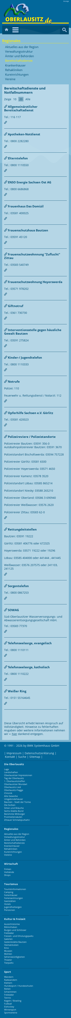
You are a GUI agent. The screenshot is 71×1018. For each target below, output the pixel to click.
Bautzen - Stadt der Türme (17, 801)
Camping (8, 892)
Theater (8, 959)
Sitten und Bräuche (14, 807)
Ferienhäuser (10, 895)
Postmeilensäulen (13, 816)
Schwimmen (10, 991)
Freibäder (9, 932)
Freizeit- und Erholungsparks (18, 935)
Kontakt (10, 757)
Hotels (7, 903)
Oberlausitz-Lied (12, 787)
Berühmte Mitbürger (14, 813)
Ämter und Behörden (19, 56)
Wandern (8, 976)
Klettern (8, 982)
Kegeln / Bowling (12, 1000)
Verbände (9, 872)
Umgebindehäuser (13, 798)
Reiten (7, 988)
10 (14, 99)
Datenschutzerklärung (39, 753)
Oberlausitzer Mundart (15, 784)
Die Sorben (9, 804)
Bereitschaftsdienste (19, 61)
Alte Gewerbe (11, 796)
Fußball (8, 1003)
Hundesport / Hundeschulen (18, 985)
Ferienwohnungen (13, 898)
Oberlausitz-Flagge (13, 790)
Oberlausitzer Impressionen (18, 775)
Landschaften (11, 772)
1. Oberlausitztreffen (14, 781)
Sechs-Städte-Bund (13, 810)
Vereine (10, 79)
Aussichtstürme (12, 924)
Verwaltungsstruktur (19, 51)
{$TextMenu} (15, 29)
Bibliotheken (10, 927)
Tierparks (8, 962)
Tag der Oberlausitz (14, 778)
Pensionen (9, 909)
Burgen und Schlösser (15, 929)
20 (20, 99)
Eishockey (9, 1006)
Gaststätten (10, 901)
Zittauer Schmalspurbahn (17, 819)
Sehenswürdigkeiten (14, 956)
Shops (7, 875)
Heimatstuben (11, 944)
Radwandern (10, 979)
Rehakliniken (13, 70)
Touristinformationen (15, 889)
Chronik (8, 793)
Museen (8, 950)
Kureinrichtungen (17, 74)
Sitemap (34, 757)
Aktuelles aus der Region (21, 47)
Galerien (8, 938)
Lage (6, 769)
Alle (27, 99)
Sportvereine (10, 1012)
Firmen (7, 869)
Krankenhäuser (15, 65)
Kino (6, 947)
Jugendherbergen (13, 906)
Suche (22, 757)
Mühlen (8, 953)
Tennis (7, 997)
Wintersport (10, 1009)
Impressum (14, 753)
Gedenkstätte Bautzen (15, 941)
